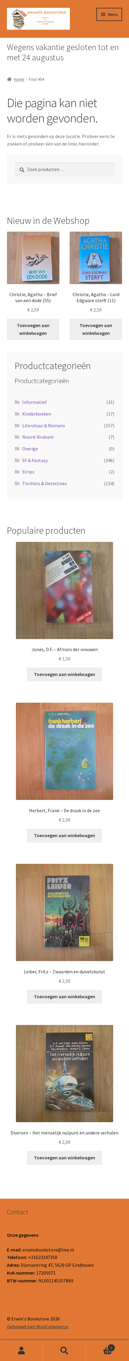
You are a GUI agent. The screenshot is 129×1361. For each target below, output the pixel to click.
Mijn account (21, 1351)
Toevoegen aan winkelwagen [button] (33, 329)
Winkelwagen (99, 1345)
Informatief (34, 402)
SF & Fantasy (35, 460)
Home (19, 79)
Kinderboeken (36, 414)
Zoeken (64, 1351)
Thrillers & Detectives (44, 483)
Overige (30, 449)
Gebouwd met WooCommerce (37, 1326)
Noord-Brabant (38, 437)
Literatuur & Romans (43, 425)
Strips (28, 472)
